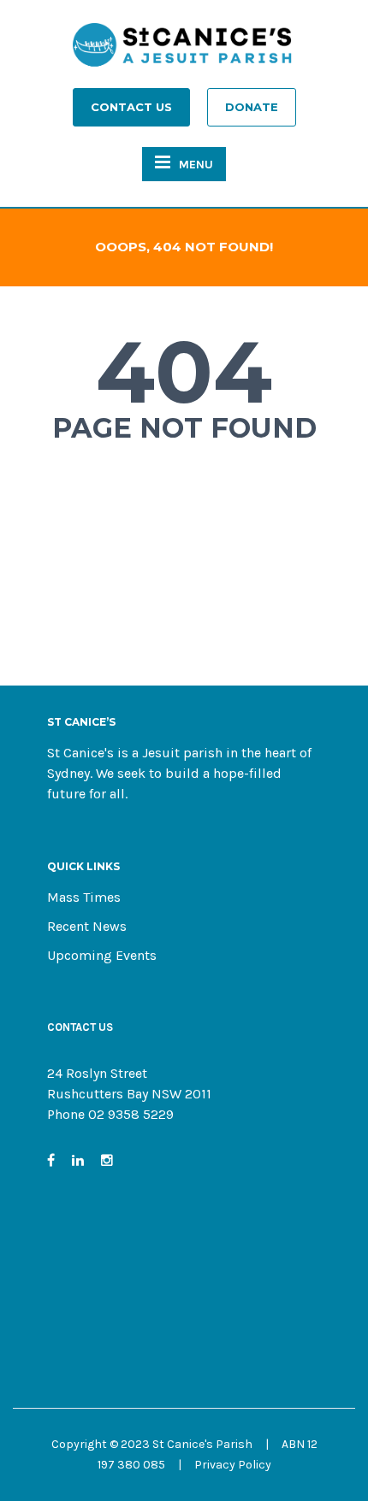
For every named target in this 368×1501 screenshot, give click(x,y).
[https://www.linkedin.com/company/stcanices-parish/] (78, 1160)
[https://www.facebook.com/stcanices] (51, 1160)
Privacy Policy (232, 1464)
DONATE (251, 107)
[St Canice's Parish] (184, 50)
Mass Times (84, 897)
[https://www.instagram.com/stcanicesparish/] (107, 1160)
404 (184, 372)
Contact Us (131, 107)
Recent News (87, 926)
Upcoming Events (102, 955)
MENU (196, 164)
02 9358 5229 (131, 1114)
